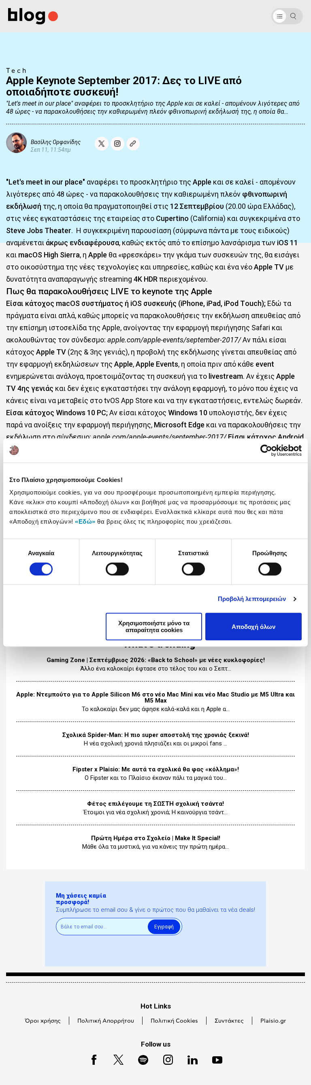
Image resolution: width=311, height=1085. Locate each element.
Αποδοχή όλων (253, 626)
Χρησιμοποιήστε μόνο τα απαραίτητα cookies (154, 626)
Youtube (213, 1058)
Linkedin (188, 1058)
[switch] (117, 569)
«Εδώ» (85, 521)
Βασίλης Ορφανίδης (56, 142)
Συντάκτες (229, 1021)
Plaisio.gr (273, 1021)
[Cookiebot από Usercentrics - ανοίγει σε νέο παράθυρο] (266, 450)
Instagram (164, 1058)
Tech (17, 71)
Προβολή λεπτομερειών (252, 598)
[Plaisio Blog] (33, 16)
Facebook (90, 1058)
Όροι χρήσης (43, 1021)
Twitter (114, 1058)
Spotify (139, 1058)
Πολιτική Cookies (174, 1021)
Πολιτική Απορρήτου (105, 1021)
